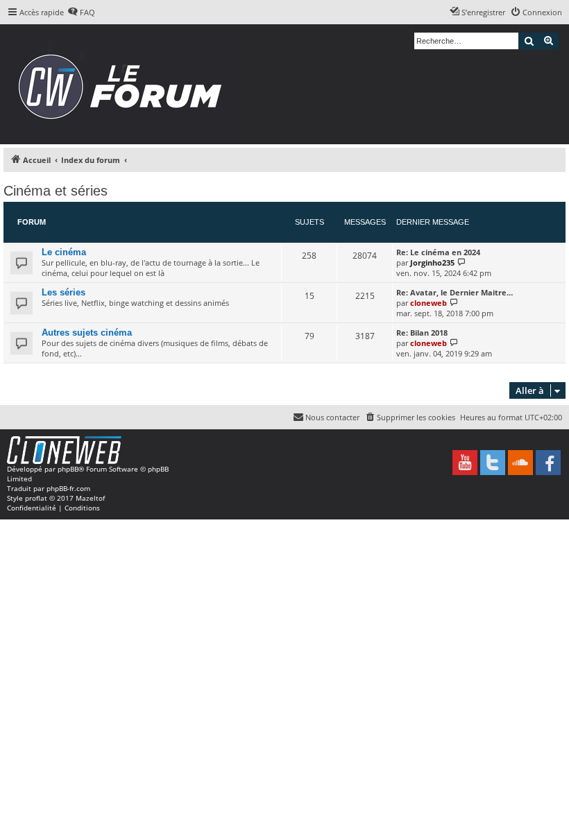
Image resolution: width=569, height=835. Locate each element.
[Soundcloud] (520, 462)
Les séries (63, 292)
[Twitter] (492, 462)
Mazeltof (90, 498)
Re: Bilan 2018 (422, 332)
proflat (36, 498)
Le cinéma (64, 252)
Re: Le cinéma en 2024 (438, 252)
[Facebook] (548, 462)
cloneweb (428, 303)
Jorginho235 (432, 262)
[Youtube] (464, 462)
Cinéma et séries (55, 190)
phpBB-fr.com (68, 488)
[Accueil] (124, 84)
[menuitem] (81, 12)
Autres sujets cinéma (87, 332)
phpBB (68, 469)
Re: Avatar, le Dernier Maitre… (454, 292)
